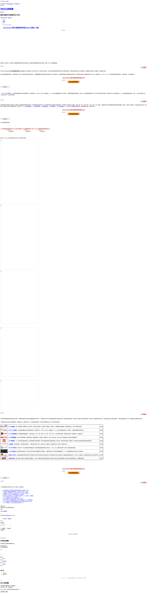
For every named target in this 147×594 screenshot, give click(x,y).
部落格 (4, 21)
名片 (4, 22)
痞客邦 (7, 515)
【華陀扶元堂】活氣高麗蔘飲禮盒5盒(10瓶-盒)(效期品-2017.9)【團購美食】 (18, 499)
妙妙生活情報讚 (6, 9)
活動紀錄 (9, 518)
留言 (9, 515)
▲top (1, 520)
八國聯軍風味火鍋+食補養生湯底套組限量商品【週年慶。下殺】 (16, 490)
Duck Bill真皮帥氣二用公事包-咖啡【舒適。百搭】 (13, 498)
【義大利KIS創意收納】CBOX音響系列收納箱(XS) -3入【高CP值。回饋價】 (18, 495)
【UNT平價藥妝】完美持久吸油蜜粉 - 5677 (11, 497)
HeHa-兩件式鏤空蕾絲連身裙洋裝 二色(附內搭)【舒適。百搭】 (15, 491)
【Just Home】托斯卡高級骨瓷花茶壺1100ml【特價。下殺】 (21, 27)
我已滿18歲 (3, 591)
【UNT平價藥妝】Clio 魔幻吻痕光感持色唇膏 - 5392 (13, 502)
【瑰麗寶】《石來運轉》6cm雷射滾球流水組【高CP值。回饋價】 (16, 493)
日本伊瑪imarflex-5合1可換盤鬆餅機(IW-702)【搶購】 (13, 494)
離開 (6, 591)
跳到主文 (2, 12)
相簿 (4, 20)
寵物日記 (10, 17)
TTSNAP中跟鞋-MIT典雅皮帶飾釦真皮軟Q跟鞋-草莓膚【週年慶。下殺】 (17, 501)
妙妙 (1, 508)
